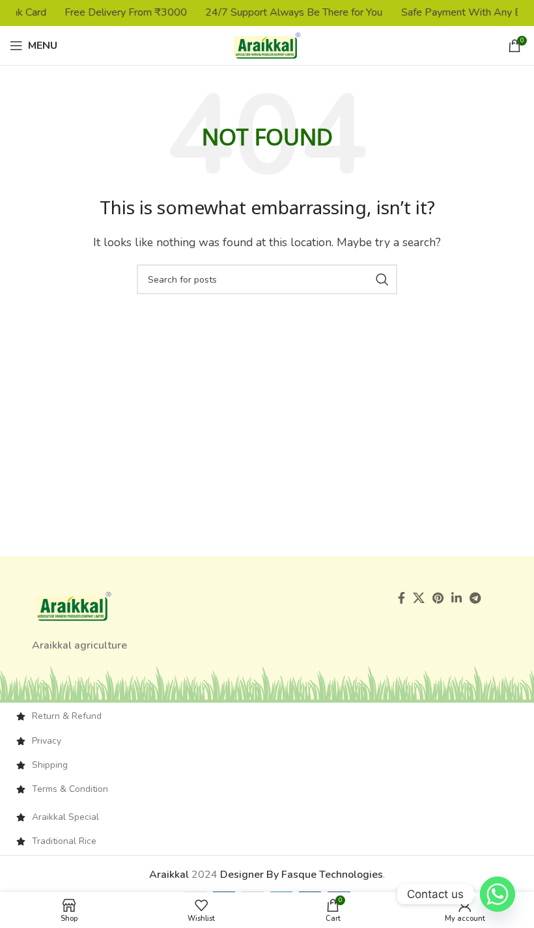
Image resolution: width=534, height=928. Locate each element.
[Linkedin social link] (456, 598)
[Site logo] (267, 45)
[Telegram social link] (475, 598)
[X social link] (419, 598)
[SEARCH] (382, 279)
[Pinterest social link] (438, 598)
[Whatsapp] (497, 894)
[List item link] (267, 716)
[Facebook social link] (401, 598)
